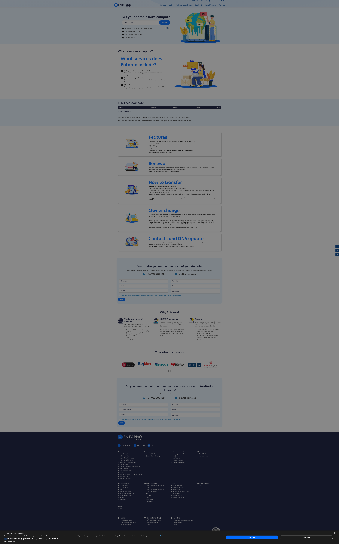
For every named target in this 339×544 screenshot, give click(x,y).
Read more (163, 536)
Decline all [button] (306, 537)
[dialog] (169, 537)
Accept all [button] (252, 537)
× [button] (337, 532)
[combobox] (334, 533)
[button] (85, 542)
